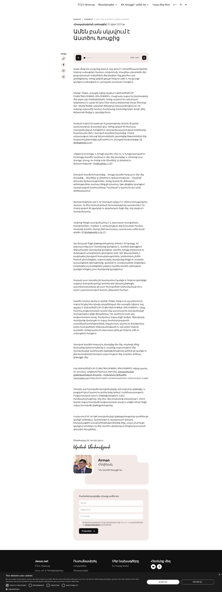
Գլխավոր (77, 19)
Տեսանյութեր (106, 4)
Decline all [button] (197, 582)
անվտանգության (92, 525)
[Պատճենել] (63, 58)
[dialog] (111, 582)
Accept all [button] (163, 582)
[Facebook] (63, 64)
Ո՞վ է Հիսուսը (86, 4)
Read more (75, 581)
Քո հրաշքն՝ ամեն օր (133, 4)
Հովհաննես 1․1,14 (102, 163)
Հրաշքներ (88, 19)
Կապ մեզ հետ (161, 4)
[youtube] (153, 566)
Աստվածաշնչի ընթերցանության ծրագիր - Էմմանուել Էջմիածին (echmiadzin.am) (103, 374)
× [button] (219, 574)
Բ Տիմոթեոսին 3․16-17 (93, 232)
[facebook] (159, 566)
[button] (74, 589)
